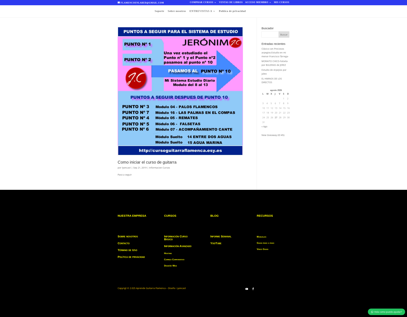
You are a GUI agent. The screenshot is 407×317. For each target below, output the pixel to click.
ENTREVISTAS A (201, 11)
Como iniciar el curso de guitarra (147, 162)
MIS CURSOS (281, 2)
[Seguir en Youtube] (246, 288)
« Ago (264, 126)
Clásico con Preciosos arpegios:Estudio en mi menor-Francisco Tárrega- (275, 52)
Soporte (159, 11)
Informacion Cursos (159, 167)
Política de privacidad (232, 11)
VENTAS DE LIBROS (231, 2)
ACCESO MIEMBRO (256, 2)
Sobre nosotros (177, 11)
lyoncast (126, 167)
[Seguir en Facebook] (253, 288)
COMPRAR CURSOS (201, 2)
